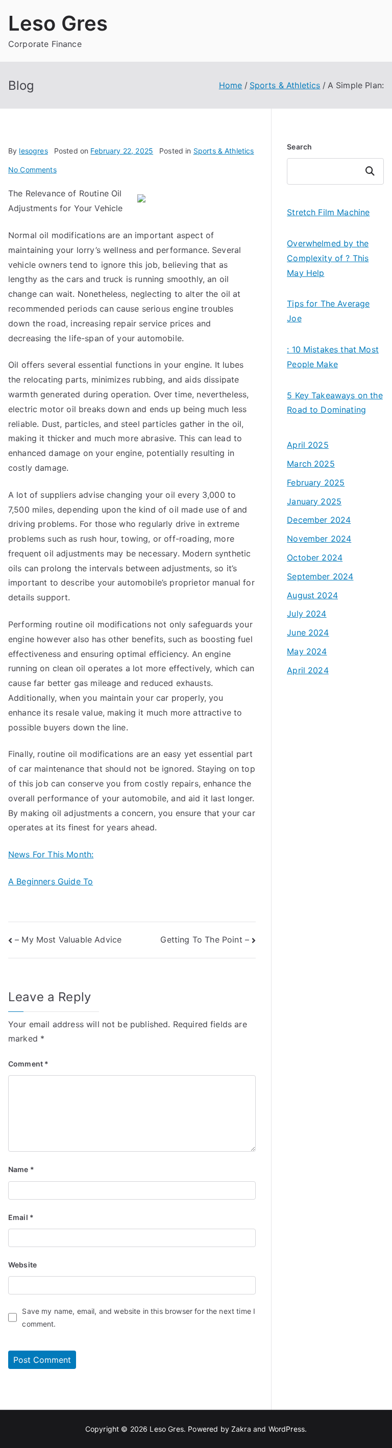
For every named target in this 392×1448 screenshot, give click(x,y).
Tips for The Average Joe (328, 310)
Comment (28, 1063)
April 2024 (308, 670)
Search (299, 146)
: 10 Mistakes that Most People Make (333, 356)
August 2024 (312, 595)
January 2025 (314, 501)
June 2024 (308, 632)
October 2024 (314, 557)
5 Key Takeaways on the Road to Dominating (335, 402)
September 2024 (320, 576)
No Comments (32, 169)
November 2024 (319, 539)
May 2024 (307, 651)
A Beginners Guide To (50, 881)
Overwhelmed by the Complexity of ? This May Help (328, 258)
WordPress (286, 1429)
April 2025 (308, 445)
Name (21, 1169)
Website (22, 1264)
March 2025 (311, 464)
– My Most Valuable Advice (68, 939)
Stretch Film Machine (328, 212)
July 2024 (306, 613)
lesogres (33, 150)
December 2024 (319, 520)
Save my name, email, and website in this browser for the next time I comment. (138, 1317)
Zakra (241, 1429)
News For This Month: (50, 854)
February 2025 (316, 482)
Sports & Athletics (223, 150)
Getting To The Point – (204, 939)
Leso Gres (58, 23)
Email (21, 1217)
